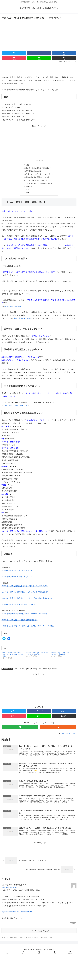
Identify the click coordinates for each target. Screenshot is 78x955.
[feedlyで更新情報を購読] (20, 727)
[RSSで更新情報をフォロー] (58, 727)
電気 (40, 668)
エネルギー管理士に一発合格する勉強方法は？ (19, 620)
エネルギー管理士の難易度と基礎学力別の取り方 (20, 604)
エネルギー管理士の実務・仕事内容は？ (17, 570)
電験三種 (46, 668)
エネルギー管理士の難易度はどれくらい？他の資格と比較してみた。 (28, 598)
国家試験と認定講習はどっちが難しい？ (39, 177)
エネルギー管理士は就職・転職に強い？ (38, 168)
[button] (64, 58)
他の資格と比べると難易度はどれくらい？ (40, 183)
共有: (27, 189)
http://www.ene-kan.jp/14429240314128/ (17, 912)
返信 (73, 924)
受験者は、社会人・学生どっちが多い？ (39, 174)
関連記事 (29, 186)
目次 (36, 161)
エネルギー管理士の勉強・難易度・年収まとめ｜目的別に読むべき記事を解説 (12, 654)
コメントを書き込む (39, 930)
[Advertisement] (39, 34)
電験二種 (54, 668)
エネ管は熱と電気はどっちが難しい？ (39, 180)
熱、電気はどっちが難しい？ (16, 405)
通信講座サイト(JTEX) (22, 318)
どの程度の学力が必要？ (34, 171)
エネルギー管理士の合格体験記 (12, 306)
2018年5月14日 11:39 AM (9, 887)
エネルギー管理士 (8, 668)
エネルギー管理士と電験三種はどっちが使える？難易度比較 (25, 592)
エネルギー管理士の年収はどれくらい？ (17, 577)
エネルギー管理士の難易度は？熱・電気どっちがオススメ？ (25, 586)
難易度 (34, 668)
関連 (27, 192)
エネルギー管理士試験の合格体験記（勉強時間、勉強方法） (25, 614)
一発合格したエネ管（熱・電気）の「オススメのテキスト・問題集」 (28, 626)
